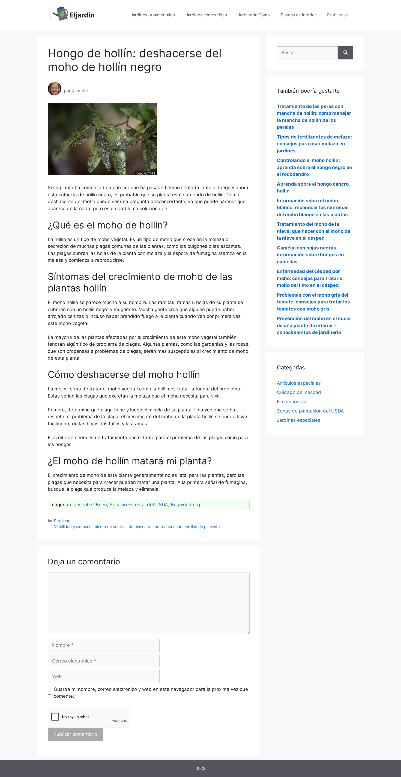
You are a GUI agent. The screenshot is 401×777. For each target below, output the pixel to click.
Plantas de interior (298, 14)
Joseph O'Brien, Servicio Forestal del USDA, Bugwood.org (137, 504)
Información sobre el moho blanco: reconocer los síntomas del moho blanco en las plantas (313, 207)
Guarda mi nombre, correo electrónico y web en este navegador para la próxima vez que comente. (151, 692)
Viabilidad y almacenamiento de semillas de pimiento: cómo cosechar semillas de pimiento (137, 526)
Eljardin (82, 15)
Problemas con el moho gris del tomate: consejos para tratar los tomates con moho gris (313, 302)
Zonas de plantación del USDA (310, 411)
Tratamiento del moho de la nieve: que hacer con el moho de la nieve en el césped (313, 231)
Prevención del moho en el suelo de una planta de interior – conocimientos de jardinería (314, 325)
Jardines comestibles (206, 14)
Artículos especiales (299, 383)
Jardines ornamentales (153, 14)
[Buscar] (345, 52)
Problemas (337, 14)
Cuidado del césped (299, 392)
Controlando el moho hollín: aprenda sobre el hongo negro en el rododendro (314, 167)
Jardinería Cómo (254, 14)
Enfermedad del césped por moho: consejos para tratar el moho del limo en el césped (310, 278)
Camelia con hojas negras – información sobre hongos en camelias (310, 254)
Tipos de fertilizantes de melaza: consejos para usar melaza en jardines (314, 143)
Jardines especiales (298, 420)
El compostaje (292, 401)
